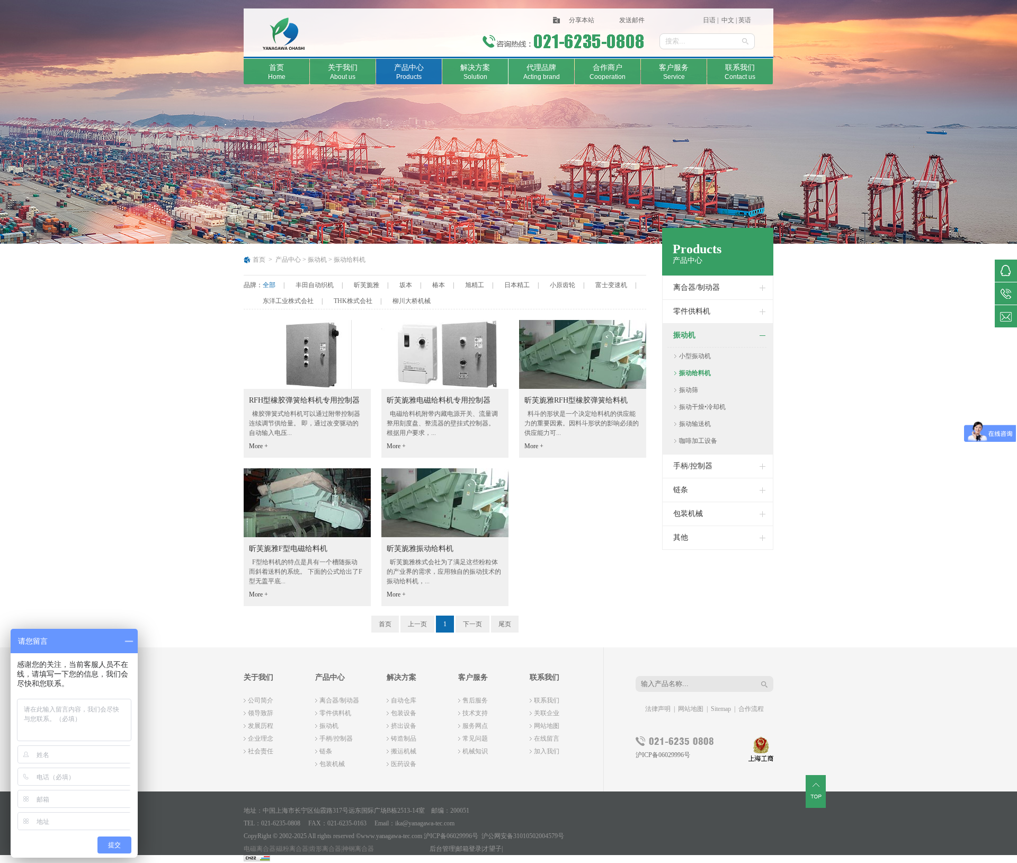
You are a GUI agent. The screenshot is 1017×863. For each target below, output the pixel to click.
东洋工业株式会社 (288, 301)
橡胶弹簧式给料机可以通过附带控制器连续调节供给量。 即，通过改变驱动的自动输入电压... (304, 423)
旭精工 (474, 285)
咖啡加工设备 (698, 440)
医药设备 (403, 764)
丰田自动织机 (315, 285)
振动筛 (688, 390)
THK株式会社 (353, 301)
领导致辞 (260, 713)
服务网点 (475, 725)
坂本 (405, 285)
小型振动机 (695, 356)
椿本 (438, 285)
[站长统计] (257, 859)
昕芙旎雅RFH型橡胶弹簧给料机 (576, 400)
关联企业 (546, 713)
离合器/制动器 (696, 287)
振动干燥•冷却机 (702, 407)
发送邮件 (632, 20)
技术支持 (475, 713)
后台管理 (442, 848)
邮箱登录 (468, 848)
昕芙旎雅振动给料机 (420, 549)
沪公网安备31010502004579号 (522, 836)
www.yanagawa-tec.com (391, 836)
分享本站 (581, 20)
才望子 (492, 848)
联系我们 (546, 700)
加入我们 (546, 751)
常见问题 (475, 738)
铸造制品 (403, 738)
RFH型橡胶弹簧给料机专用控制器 (304, 400)
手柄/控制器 (692, 466)
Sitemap (721, 709)
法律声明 (658, 709)
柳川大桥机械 (411, 301)
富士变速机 (611, 285)
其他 (680, 537)
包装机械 (688, 514)
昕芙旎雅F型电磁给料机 (288, 549)
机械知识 (475, 751)
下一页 (472, 624)
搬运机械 (403, 751)
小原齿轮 (562, 285)
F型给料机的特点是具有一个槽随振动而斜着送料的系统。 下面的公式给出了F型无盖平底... (305, 571)
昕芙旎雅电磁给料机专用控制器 (438, 400)
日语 (710, 20)
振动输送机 (695, 424)
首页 (259, 259)
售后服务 (475, 700)
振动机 (317, 259)
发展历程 (260, 725)
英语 (744, 20)
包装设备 (403, 713)
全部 (269, 285)
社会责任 (260, 751)
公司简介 (260, 700)
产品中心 (288, 259)
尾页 (504, 624)
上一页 (417, 624)
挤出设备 (403, 725)
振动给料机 (349, 259)
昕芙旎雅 (366, 285)
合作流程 (751, 709)
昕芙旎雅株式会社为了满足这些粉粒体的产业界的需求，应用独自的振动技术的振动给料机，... (444, 571)
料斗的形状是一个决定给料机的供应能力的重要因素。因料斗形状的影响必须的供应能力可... (581, 423)
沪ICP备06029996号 (663, 755)
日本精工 (517, 285)
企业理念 (260, 738)
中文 (727, 20)
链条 (680, 490)
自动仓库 (403, 700)
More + (258, 446)
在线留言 (546, 738)
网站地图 (546, 725)
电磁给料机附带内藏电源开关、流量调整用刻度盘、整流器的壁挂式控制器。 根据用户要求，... (442, 423)
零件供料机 (691, 311)
